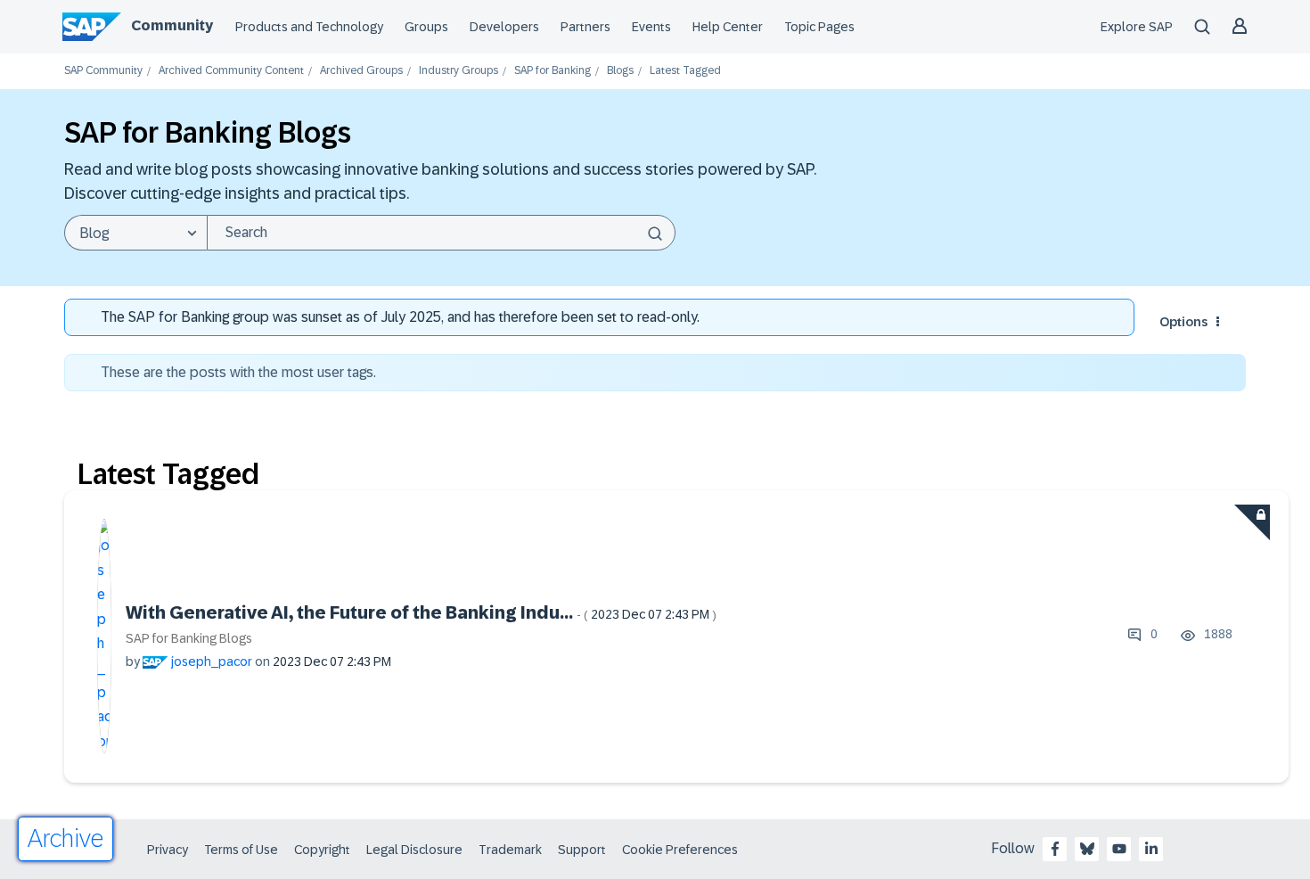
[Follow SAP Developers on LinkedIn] (1151, 849)
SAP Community (103, 71)
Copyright (322, 849)
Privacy (167, 849)
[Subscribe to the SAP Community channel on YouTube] (1119, 849)
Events (651, 27)
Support (582, 849)
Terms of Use (241, 849)
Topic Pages (819, 27)
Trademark (510, 849)
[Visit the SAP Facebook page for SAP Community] (1055, 849)
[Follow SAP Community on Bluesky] (1087, 849)
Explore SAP (1137, 27)
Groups (426, 27)
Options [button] (1183, 322)
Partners (585, 27)
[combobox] (441, 233)
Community (172, 25)
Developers (504, 27)
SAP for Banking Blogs (189, 638)
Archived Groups (361, 71)
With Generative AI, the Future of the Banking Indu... (421, 612)
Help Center (727, 27)
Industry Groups (458, 71)
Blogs (620, 71)
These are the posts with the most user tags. (238, 372)
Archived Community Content (231, 71)
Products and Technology (309, 27)
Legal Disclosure (414, 849)
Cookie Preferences (680, 849)
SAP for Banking (552, 71)
